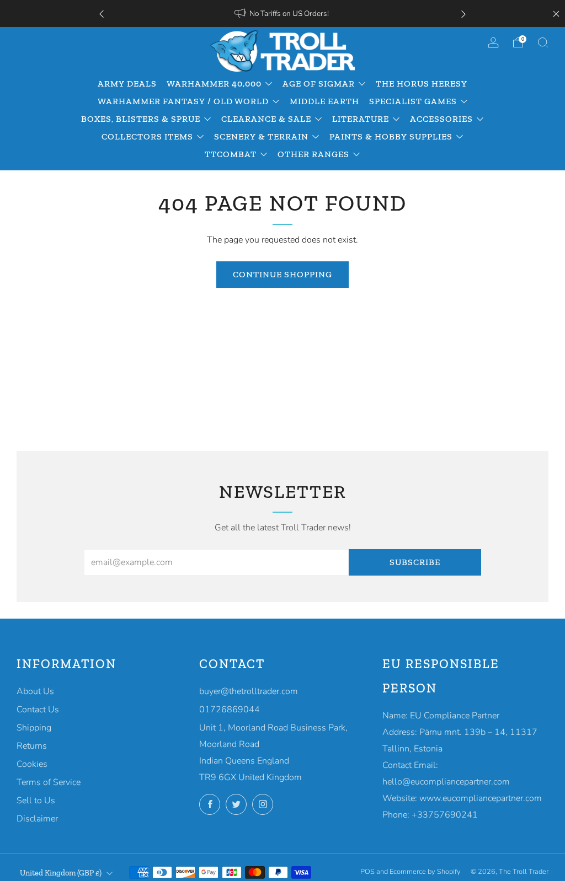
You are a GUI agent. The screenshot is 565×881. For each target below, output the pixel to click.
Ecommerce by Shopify (425, 872)
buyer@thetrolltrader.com (248, 691)
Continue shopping (282, 274)
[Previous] (101, 13)
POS (367, 872)
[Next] (463, 13)
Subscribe (415, 562)
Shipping (34, 728)
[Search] (542, 42)
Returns (32, 746)
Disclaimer (37, 819)
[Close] (556, 14)
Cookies (32, 764)
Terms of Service (49, 782)
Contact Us (38, 709)
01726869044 (229, 709)
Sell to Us (36, 800)
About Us (35, 691)
